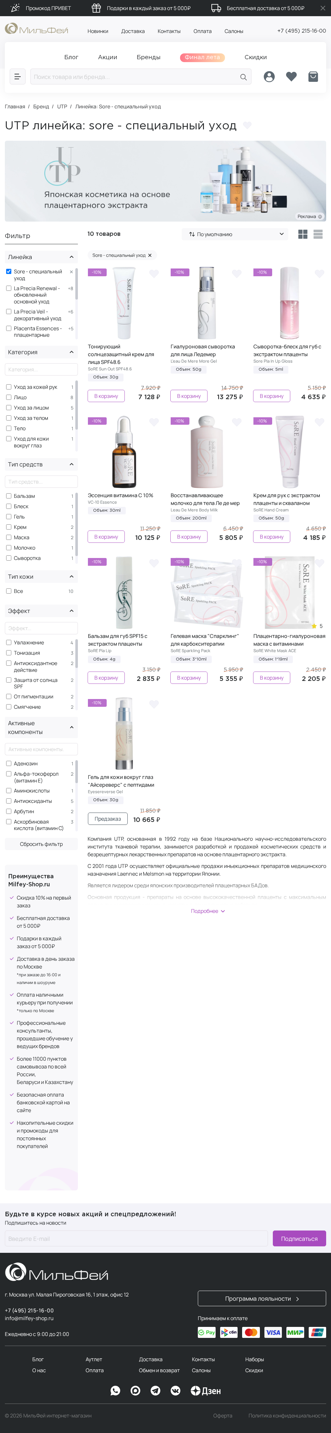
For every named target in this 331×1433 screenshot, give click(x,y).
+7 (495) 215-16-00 (301, 31)
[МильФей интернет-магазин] (36, 27)
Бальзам (24, 496)
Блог (38, 1359)
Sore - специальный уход (38, 275)
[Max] (135, 1390)
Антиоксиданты (33, 801)
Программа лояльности (258, 1298)
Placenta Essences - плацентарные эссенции (38, 335)
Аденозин (25, 763)
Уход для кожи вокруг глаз (31, 442)
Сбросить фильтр (41, 844)
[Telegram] (155, 1390)
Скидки (254, 1370)
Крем (20, 527)
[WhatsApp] (115, 1390)
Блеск (21, 506)
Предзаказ (108, 818)
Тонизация (27, 653)
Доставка (133, 31)
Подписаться (299, 1238)
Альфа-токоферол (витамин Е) (36, 777)
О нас (39, 1370)
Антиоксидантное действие (35, 666)
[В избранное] (154, 273)
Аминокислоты (32, 790)
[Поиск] (243, 76)
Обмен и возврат (159, 1370)
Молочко (24, 547)
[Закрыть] (323, 8)
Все (18, 591)
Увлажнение (29, 642)
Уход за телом (31, 418)
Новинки (98, 31)
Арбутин (24, 811)
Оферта (222, 1415)
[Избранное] (291, 77)
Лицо (20, 397)
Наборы (254, 1359)
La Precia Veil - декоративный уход (37, 315)
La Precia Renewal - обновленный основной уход (37, 295)
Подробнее (204, 910)
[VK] (176, 1390)
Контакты (169, 31)
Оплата (203, 31)
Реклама (308, 216)
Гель (19, 516)
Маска (21, 537)
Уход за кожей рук (35, 387)
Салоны (234, 31)
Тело (20, 428)
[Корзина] (313, 77)
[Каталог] (18, 76)
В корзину (106, 395)
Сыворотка (27, 558)
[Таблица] (303, 234)
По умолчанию (214, 234)
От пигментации (33, 696)
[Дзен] (206, 1390)
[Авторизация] (269, 77)
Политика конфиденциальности (287, 1415)
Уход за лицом (31, 407)
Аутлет (94, 1359)
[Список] (318, 234)
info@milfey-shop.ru (29, 1318)
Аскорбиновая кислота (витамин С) (39, 825)
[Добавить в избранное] (247, 125)
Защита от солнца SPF (36, 683)
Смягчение (27, 707)
